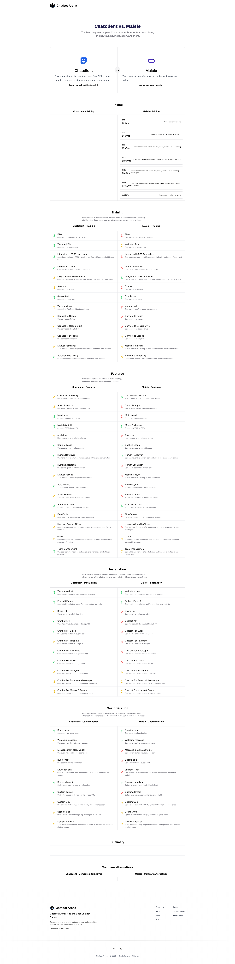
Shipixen (135, 956)
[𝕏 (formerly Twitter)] (120, 948)
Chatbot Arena (124, 956)
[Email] (114, 948)
